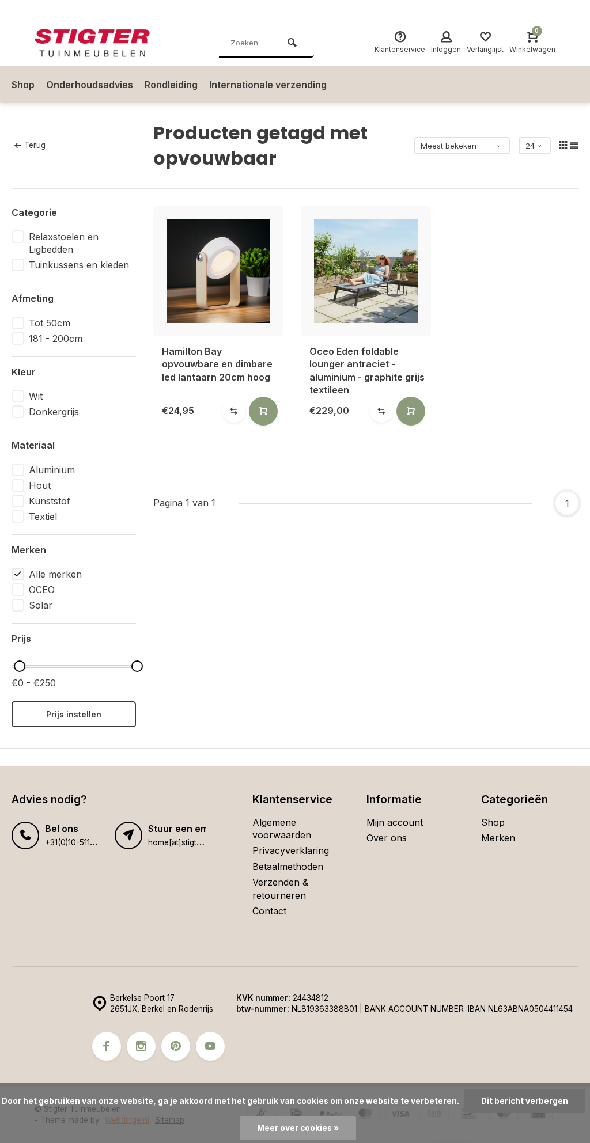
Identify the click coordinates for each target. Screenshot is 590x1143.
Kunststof (49, 501)
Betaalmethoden (287, 866)
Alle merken (55, 574)
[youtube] (210, 1046)
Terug (35, 145)
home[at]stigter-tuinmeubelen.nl (206, 842)
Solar (40, 605)
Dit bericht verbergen (524, 1101)
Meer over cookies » (298, 1128)
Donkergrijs (54, 411)
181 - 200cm (55, 338)
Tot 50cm (49, 323)
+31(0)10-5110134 (76, 842)
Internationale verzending (268, 84)
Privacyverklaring (290, 850)
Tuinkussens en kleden (79, 265)
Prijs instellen (73, 714)
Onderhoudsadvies (89, 84)
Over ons (386, 838)
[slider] (19, 666)
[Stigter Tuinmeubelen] (104, 43)
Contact (269, 911)
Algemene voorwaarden (281, 829)
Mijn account (394, 822)
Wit (36, 396)
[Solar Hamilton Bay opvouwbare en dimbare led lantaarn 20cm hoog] (218, 271)
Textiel (43, 516)
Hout (40, 485)
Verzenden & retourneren (280, 888)
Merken (498, 838)
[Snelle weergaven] (263, 411)
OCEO (42, 589)
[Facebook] (106, 1046)
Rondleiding (171, 84)
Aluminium (52, 470)
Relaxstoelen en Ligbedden (64, 243)
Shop (23, 84)
